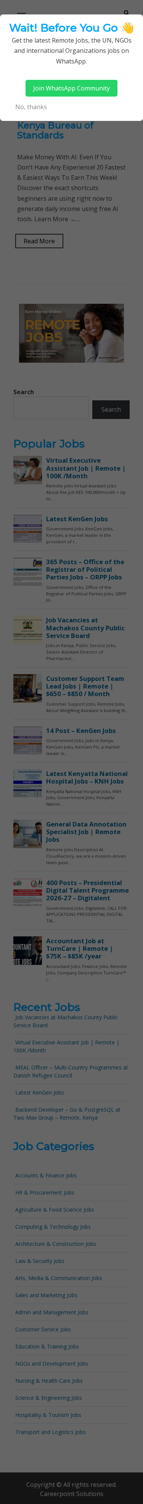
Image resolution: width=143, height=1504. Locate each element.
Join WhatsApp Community (71, 88)
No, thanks (31, 107)
